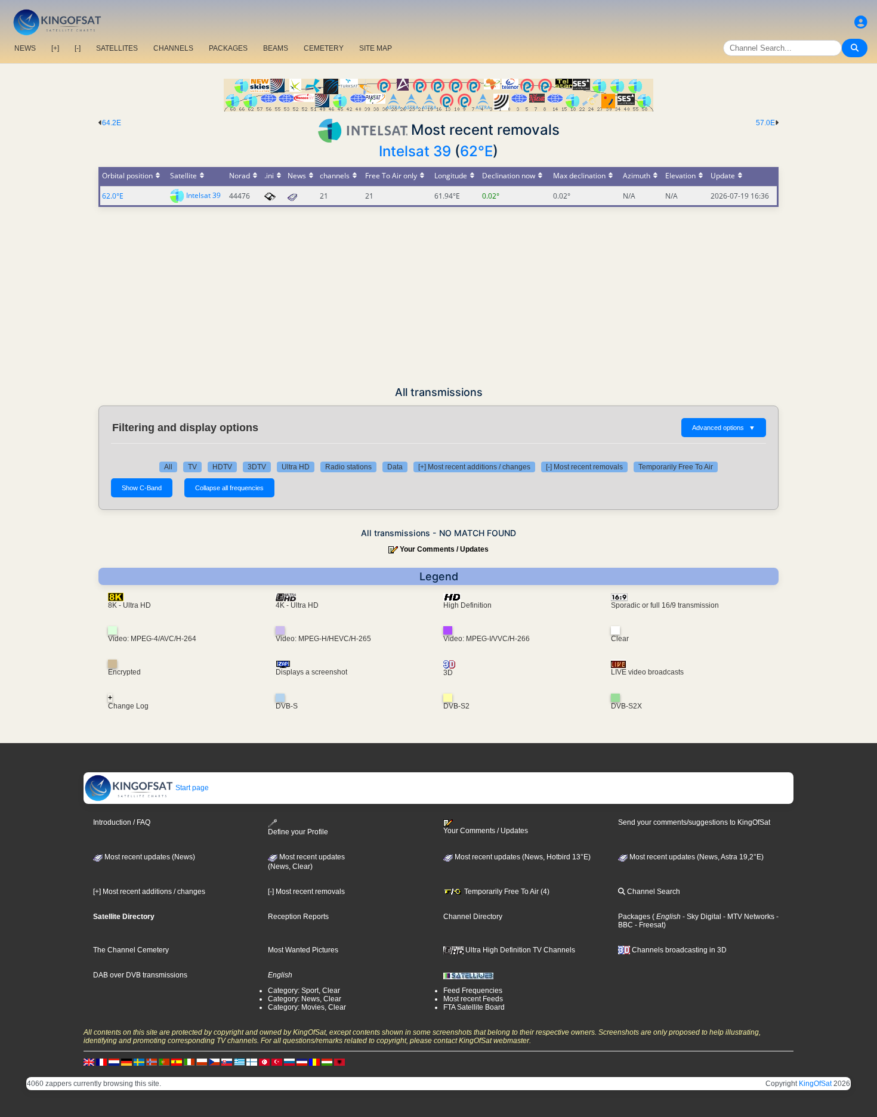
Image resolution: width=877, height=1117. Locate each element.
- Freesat (648, 925)
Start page (191, 788)
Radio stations (348, 467)
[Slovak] (226, 1061)
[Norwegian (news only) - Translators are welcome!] (151, 1061)
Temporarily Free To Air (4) (505, 891)
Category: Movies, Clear (307, 1007)
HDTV (222, 467)
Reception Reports (298, 916)
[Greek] (239, 1061)
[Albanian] (339, 1061)
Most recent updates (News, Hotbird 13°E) (522, 857)
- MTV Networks (747, 916)
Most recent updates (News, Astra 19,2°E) (696, 857)
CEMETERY (324, 48)
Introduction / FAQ (121, 822)
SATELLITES (117, 48)
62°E (476, 151)
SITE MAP (375, 48)
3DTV (257, 467)
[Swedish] (139, 1061)
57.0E (765, 123)
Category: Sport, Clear (304, 990)
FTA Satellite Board (474, 1007)
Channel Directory (472, 916)
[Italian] (189, 1061)
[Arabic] (264, 1061)
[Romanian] (314, 1061)
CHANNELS (173, 48)
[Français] (101, 1061)
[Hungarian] (327, 1061)
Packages (634, 916)
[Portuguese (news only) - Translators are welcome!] (164, 1061)
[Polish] (201, 1061)
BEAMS (275, 48)
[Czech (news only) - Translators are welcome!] (214, 1061)
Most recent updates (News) (149, 857)
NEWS (25, 48)
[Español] (176, 1061)
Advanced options (723, 427)
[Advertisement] (438, 296)
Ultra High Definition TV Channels (519, 950)
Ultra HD (296, 467)
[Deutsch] (126, 1061)
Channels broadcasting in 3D (678, 950)
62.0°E (112, 196)
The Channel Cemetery (131, 950)
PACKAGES (228, 48)
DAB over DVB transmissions (140, 975)
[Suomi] (251, 1061)
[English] (89, 1061)
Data (395, 467)
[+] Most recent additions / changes (474, 467)
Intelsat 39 (415, 151)
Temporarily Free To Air (675, 467)
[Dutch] (114, 1061)
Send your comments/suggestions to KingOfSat (694, 822)
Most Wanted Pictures (303, 950)
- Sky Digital (701, 916)
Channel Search (652, 891)
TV (192, 467)
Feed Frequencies (472, 990)
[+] (55, 48)
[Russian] (289, 1061)
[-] (78, 48)
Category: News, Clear (304, 999)
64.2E (111, 123)
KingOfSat (815, 1083)
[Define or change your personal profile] (860, 22)
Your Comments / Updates (444, 549)
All (168, 467)
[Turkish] (276, 1061)
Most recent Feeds (473, 999)
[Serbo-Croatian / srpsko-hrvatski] (302, 1061)
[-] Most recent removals (584, 467)
